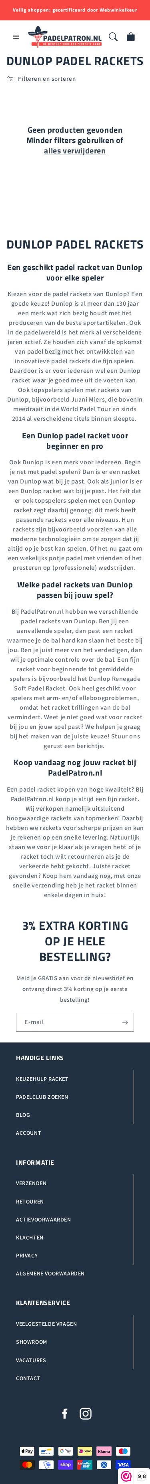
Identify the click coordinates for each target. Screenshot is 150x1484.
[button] (16, 37)
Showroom (31, 1341)
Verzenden (31, 1183)
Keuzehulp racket (42, 1078)
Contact (28, 1378)
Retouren (30, 1201)
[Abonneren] (125, 1022)
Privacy (27, 1255)
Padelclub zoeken (42, 1096)
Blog (23, 1114)
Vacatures (31, 1360)
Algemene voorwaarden (50, 1273)
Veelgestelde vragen (46, 1323)
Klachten (30, 1237)
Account (28, 1132)
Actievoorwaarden (43, 1219)
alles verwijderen (75, 150)
